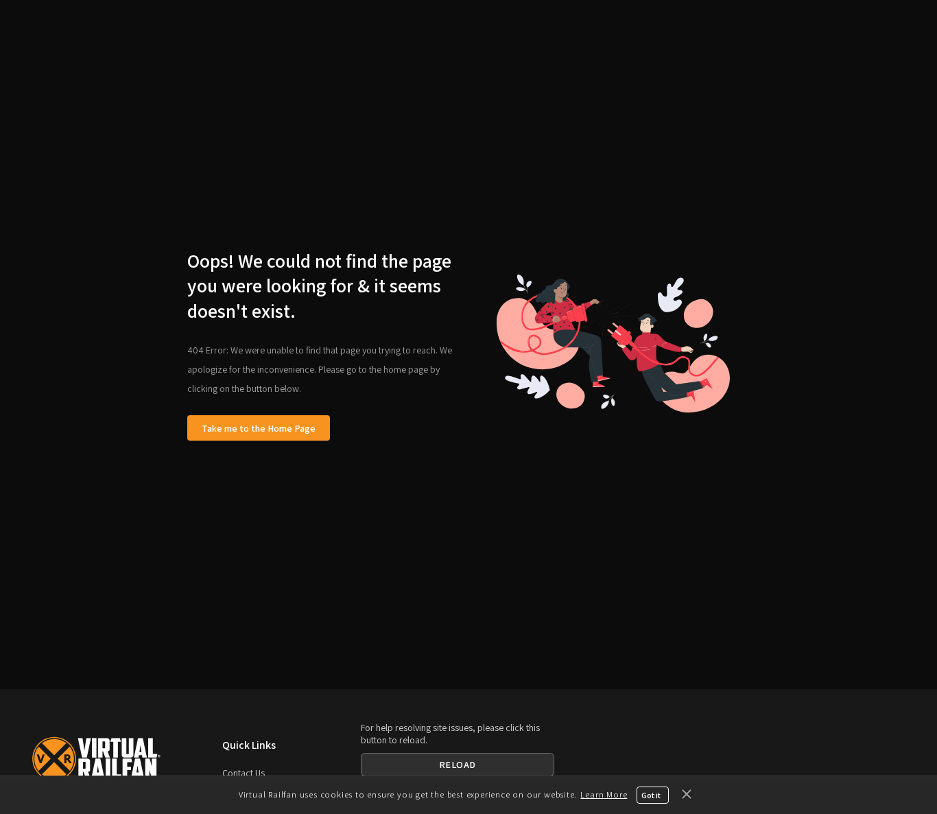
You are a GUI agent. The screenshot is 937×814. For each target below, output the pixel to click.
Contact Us (243, 773)
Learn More (603, 794)
